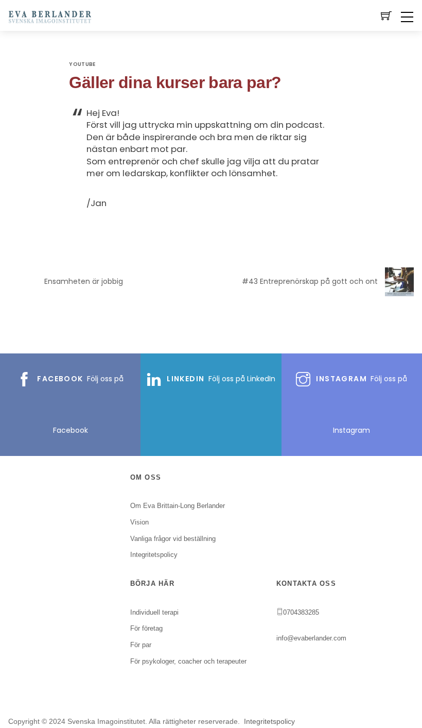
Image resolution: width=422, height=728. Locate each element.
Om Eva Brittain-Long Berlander (177, 506)
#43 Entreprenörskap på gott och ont (310, 281)
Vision (139, 522)
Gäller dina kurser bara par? (175, 82)
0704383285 (301, 612)
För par (140, 645)
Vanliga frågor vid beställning (173, 539)
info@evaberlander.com (311, 638)
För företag (146, 628)
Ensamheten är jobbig (83, 281)
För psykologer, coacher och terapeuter (188, 661)
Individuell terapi (154, 612)
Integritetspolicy (269, 721)
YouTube (82, 64)
